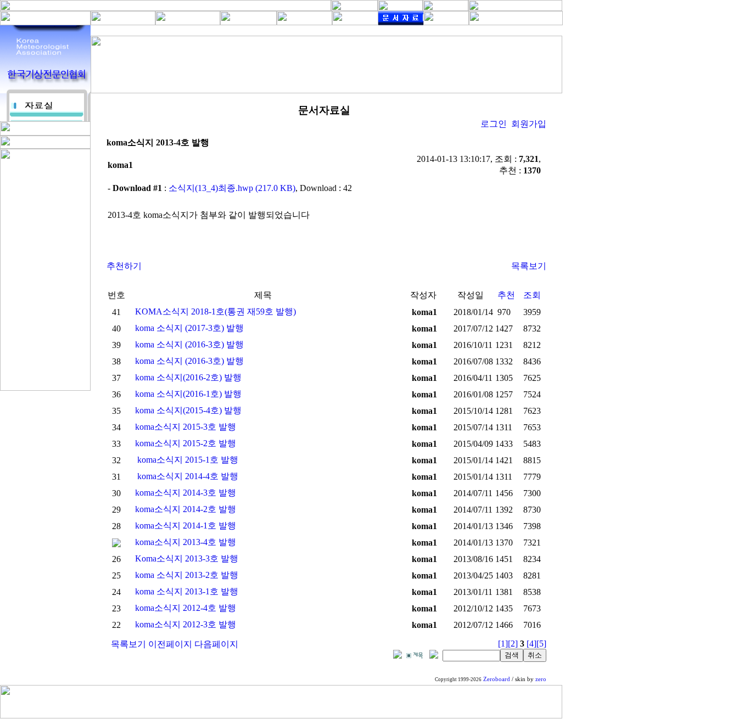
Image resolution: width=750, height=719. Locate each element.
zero (540, 679)
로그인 (493, 123)
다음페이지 (216, 644)
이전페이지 (170, 644)
